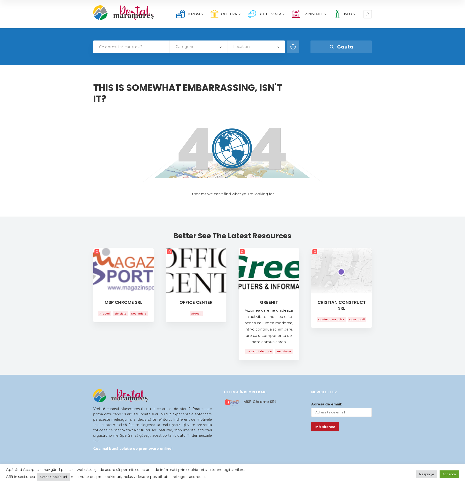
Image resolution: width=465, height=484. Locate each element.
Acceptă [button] (449, 474)
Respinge (426, 474)
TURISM (193, 13)
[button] (368, 14)
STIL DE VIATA (270, 13)
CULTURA (229, 13)
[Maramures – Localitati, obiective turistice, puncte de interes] (115, 12)
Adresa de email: (326, 404)
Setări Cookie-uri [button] (53, 477)
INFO (348, 13)
